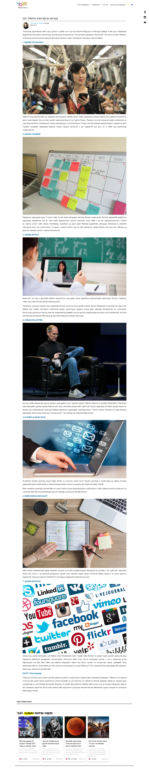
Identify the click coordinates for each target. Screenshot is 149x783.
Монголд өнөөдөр (118, 5)
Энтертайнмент (83, 5)
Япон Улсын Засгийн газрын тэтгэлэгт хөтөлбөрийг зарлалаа (98, 743)
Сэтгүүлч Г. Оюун (36, 23)
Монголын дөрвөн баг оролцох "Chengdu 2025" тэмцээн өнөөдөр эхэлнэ (27, 743)
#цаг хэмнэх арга (24, 701)
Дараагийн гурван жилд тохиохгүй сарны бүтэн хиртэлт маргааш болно (73, 743)
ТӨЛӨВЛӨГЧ (96, 5)
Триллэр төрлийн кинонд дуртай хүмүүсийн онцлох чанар (50, 743)
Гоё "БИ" (105, 5)
